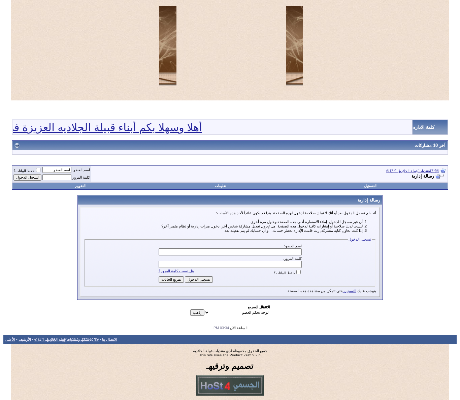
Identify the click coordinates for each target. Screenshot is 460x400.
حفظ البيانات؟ (24, 171)
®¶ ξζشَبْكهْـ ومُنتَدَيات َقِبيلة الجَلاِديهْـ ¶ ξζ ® (66, 339)
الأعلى (10, 339)
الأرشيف (25, 339)
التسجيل (370, 186)
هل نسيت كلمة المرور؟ (176, 271)
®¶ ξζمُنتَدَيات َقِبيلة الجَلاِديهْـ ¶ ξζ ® (412, 171)
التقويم (80, 186)
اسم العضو (81, 170)
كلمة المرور (81, 177)
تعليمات (220, 186)
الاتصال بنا (109, 339)
